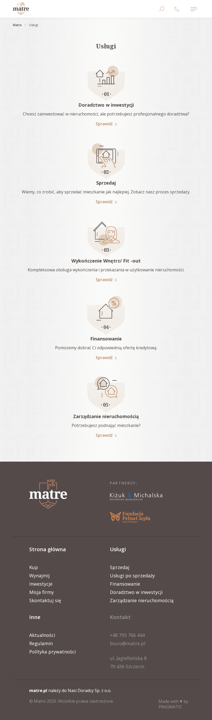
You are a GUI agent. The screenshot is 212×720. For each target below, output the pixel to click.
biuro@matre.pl (127, 643)
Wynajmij (39, 575)
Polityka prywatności (52, 652)
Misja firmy (41, 592)
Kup (33, 567)
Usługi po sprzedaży (132, 575)
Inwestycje (40, 584)
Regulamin (41, 643)
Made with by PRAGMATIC (173, 704)
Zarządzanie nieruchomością (141, 600)
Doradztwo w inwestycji (136, 592)
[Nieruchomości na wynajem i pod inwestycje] (21, 9)
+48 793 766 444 (127, 635)
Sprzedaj (119, 567)
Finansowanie (125, 584)
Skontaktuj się (45, 600)
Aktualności (42, 635)
